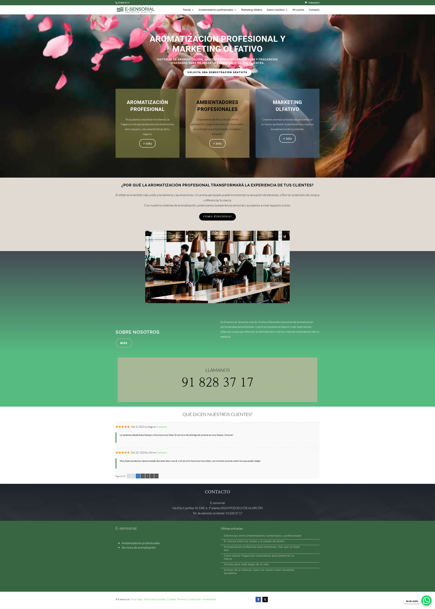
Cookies (171, 599)
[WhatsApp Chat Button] (426, 600)
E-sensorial (161, 426)
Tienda (187, 10)
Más (124, 343)
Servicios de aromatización (139, 547)
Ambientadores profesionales (216, 10)
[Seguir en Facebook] (258, 599)
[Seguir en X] (265, 599)
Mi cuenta (298, 10)
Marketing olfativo (251, 10)
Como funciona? (217, 216)
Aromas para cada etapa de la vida (246, 564)
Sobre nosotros (276, 10)
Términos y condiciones (189, 599)
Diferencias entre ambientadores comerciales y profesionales (263, 535)
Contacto (314, 10)
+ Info (147, 143)
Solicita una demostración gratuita (217, 72)
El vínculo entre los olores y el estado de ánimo (254, 541)
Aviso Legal (136, 599)
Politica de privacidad (155, 599)
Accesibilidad (209, 599)
